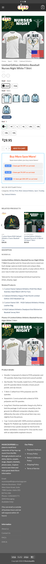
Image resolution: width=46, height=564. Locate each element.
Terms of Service (33, 468)
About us (5, 529)
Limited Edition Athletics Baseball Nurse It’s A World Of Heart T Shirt (33, 238)
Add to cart (19, 148)
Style (4, 81)
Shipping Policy (33, 464)
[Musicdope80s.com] (23, 7)
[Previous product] (8, 75)
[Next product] (3, 75)
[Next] (44, 229)
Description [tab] (7, 250)
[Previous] (1, 229)
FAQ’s (4, 537)
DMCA (4, 542)
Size (3, 121)
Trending (41, 191)
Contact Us (6, 533)
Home (4, 61)
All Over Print (13, 191)
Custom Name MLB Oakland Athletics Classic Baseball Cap (11, 238)
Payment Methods (34, 450)
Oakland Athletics (25, 61)
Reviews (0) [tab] (6, 254)
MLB (15, 61)
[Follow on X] (23, 1)
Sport (10, 61)
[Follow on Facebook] (21, 1)
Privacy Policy (32, 454)
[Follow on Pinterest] (25, 1)
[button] (3, 7)
